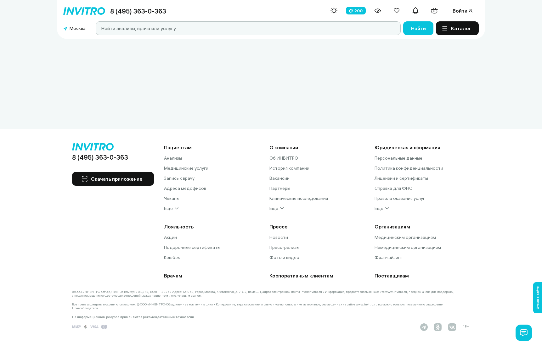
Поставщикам (392, 275)
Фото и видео (284, 257)
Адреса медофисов (185, 188)
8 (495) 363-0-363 (138, 11)
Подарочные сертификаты (192, 247)
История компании (289, 168)
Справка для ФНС (393, 188)
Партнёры (279, 188)
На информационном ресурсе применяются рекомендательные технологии (133, 317)
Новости (278, 237)
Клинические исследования (298, 198)
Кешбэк (172, 257)
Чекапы (171, 198)
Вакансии (279, 178)
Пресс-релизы (284, 247)
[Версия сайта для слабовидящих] (378, 11)
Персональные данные (398, 158)
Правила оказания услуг (400, 198)
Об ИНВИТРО (283, 158)
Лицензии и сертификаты (401, 178)
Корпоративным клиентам (301, 275)
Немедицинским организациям (408, 247)
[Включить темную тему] (334, 11)
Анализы (173, 158)
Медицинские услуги (186, 168)
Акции (170, 237)
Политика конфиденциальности (409, 168)
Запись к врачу (179, 178)
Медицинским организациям (405, 237)
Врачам (173, 275)
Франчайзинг (389, 257)
